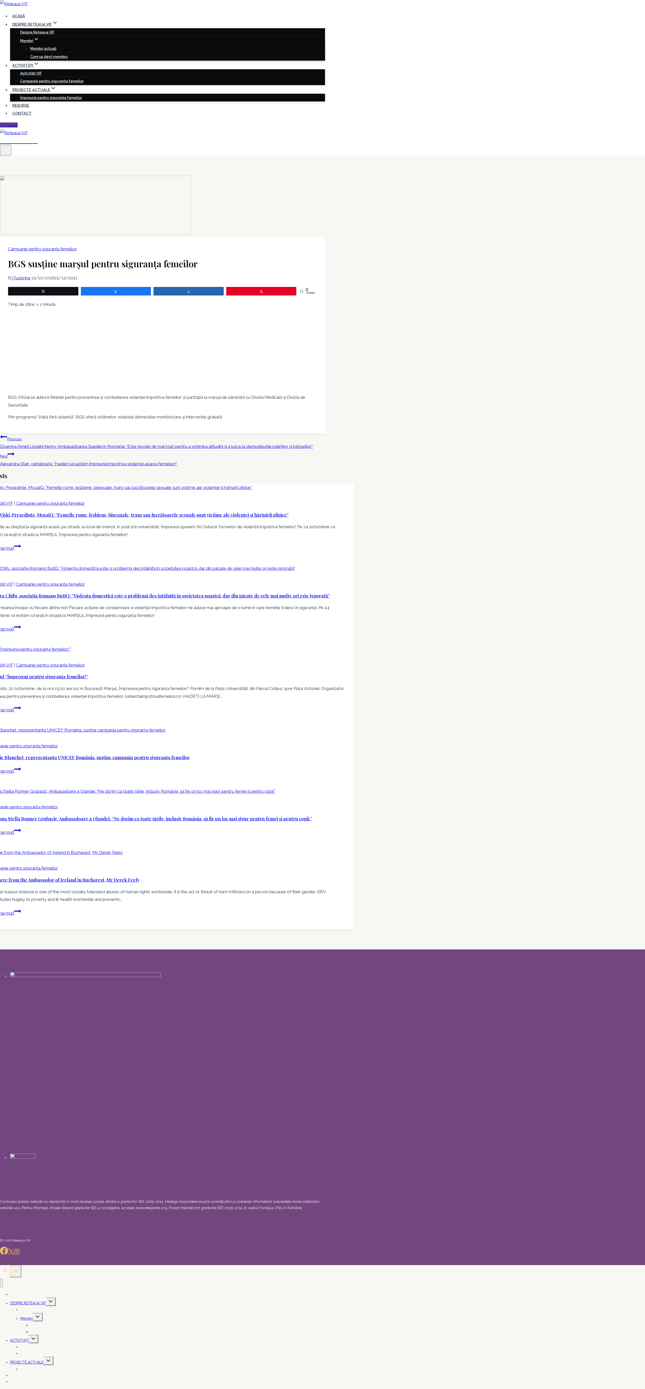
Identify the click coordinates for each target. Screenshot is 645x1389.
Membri (26, 1318)
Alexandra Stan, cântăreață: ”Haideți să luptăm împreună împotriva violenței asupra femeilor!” (88, 460)
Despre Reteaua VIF (37, 32)
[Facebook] (4, 1253)
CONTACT (21, 113)
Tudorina (21, 277)
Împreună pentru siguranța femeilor (51, 98)
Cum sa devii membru (49, 57)
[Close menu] (1, 1283)
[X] (11, 1253)
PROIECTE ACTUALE (27, 1362)
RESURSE (20, 105)
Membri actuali (43, 49)
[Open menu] (5, 150)
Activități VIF (31, 73)
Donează (9, 124)
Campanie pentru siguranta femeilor (52, 81)
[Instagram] (17, 1253)
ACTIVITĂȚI (19, 1340)
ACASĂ (18, 16)
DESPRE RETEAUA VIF (28, 1303)
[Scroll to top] (5, 1272)
